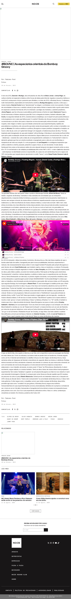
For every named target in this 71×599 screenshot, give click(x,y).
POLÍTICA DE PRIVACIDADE (25, 590)
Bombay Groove (40, 416)
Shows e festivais (42, 496)
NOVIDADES (16, 570)
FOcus (53, 419)
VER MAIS (35, 511)
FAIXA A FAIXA (17, 565)
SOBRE (14, 579)
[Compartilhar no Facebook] (12, 90)
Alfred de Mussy (13, 416)
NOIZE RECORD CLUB (19, 574)
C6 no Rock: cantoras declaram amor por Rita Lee (51, 499)
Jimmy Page (11, 421)
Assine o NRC (63, 4)
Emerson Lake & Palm (40, 419)
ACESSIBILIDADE (45, 590)
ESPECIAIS (16, 561)
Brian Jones (52, 416)
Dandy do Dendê (12, 419)
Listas (3, 496)
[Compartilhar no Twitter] (15, 90)
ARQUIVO (15, 551)
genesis (60, 419)
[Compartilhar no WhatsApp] (17, 90)
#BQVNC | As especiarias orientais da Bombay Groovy (15, 459)
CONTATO (9, 590)
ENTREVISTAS (17, 556)
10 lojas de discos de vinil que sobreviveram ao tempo (17, 499)
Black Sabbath (27, 416)
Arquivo (3, 61)
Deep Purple (25, 419)
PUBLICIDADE (59, 590)
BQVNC (9, 61)
